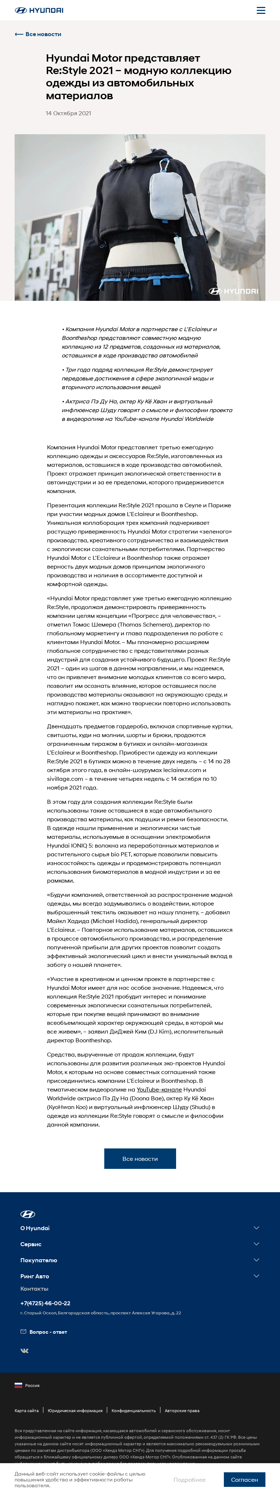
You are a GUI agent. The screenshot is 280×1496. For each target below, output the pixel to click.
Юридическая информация (75, 1410)
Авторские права (182, 1410)
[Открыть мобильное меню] (261, 10)
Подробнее (190, 1479)
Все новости (43, 34)
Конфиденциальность (134, 1410)
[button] (27, 1214)
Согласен (244, 1479)
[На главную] (39, 10)
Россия (32, 1385)
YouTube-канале (159, 1089)
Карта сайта (27, 1410)
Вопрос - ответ (48, 1332)
